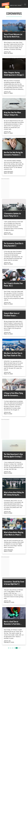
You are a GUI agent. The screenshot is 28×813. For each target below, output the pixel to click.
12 (12, 648)
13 (14, 648)
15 (19, 648)
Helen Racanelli (8, 171)
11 (10, 648)
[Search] (21, 4)
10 (8, 648)
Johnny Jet (7, 51)
